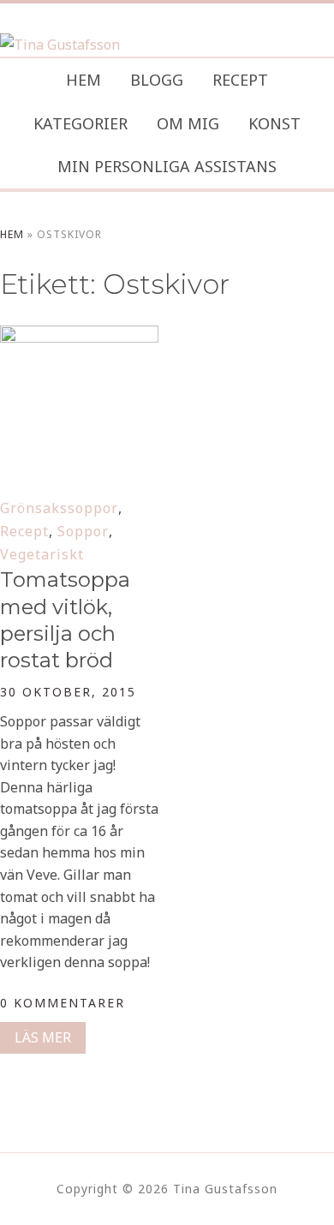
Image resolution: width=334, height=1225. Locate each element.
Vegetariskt (42, 554)
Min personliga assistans (167, 166)
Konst (274, 123)
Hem (83, 79)
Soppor (83, 531)
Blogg (156, 79)
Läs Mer (43, 1037)
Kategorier (80, 123)
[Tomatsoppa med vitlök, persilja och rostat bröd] (79, 336)
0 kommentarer (62, 1003)
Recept (240, 79)
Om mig (188, 123)
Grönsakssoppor (59, 508)
